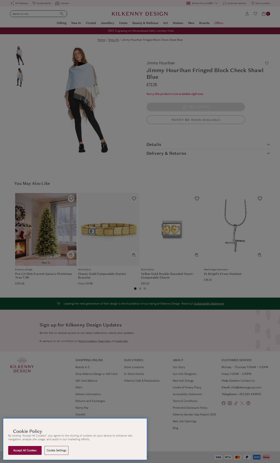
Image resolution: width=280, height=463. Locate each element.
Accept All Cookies (24, 450)
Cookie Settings (56, 450)
